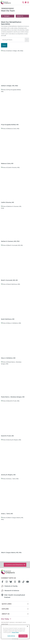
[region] (15, 632)
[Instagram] (6, 582)
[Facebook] (2, 582)
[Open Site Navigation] (28, 2)
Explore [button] (5, 609)
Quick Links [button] (6, 604)
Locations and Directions (14, 565)
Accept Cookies (23, 635)
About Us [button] (5, 614)
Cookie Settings (11, 635)
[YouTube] (27, 582)
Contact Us (20, 16)
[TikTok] (23, 582)
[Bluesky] (10, 582)
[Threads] (15, 582)
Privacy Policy (15, 632)
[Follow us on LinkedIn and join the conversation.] (19, 582)
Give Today (5, 619)
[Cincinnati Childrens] (15, 572)
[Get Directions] (25, 2)
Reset (4, 45)
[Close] (27, 626)
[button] (23, 2)
